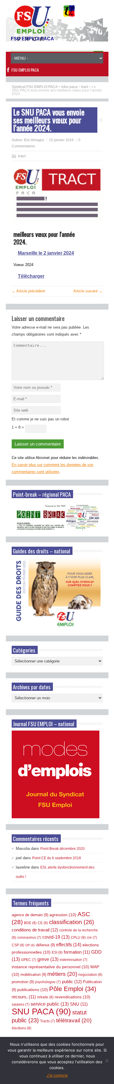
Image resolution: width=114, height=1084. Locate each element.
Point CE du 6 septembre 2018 (56, 858)
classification (71, 922)
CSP (18, 945)
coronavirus (29, 937)
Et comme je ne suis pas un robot (40, 419)
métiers (62, 974)
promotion (23, 982)
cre (92, 937)
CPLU (78, 937)
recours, (24, 997)
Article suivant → (88, 291)
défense (45, 945)
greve (47, 959)
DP (30, 945)
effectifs (68, 944)
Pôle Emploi (72, 988)
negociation (90, 975)
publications (32, 989)
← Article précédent (28, 291)
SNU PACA (41, 1011)
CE (43, 923)
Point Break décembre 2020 (62, 849)
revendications (72, 997)
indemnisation (73, 960)
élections (21, 1028)
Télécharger (31, 276)
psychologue (48, 982)
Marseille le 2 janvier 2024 (46, 253)
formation (77, 952)
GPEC (28, 960)
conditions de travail (35, 929)
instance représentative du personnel (50, 966)
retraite (45, 997)
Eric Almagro (34, 140)
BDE (30, 923)
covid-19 (56, 937)
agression (62, 914)
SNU (79, 1004)
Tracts (47, 1021)
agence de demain (30, 915)
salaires (21, 1004)
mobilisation (33, 974)
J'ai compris (57, 1075)
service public (50, 1004)
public (72, 981)
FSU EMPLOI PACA (25, 70)
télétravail (73, 1020)
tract (22, 156)
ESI (57, 952)
